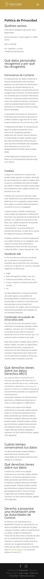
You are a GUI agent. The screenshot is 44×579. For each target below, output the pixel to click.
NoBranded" (24, 570)
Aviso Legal (23, 573)
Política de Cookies (27, 576)
